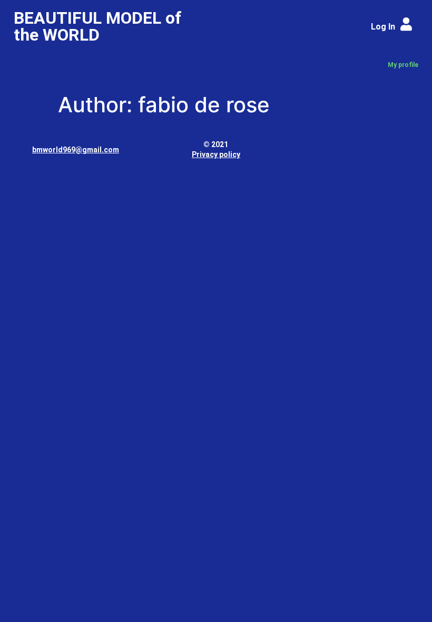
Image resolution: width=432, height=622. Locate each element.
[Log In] (406, 24)
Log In (383, 27)
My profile (403, 65)
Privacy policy (216, 154)
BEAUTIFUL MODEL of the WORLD (98, 26)
